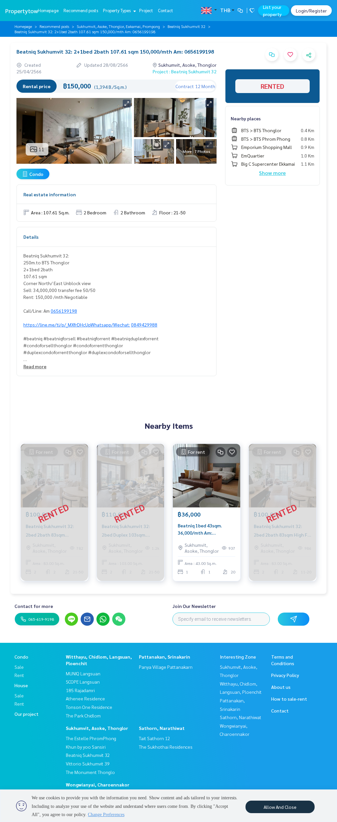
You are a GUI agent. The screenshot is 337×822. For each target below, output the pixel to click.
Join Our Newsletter (194, 606)
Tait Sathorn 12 (154, 738)
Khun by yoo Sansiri (86, 747)
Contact (165, 10)
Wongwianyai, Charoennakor (97, 784)
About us (281, 687)
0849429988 (144, 324)
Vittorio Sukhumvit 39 (88, 763)
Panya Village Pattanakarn (166, 667)
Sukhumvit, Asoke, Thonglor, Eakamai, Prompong (118, 26)
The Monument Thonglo (90, 772)
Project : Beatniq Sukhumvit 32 (185, 71)
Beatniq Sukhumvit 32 (186, 26)
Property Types (117, 10)
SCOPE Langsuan (83, 682)
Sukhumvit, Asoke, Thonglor (97, 728)
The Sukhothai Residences (166, 747)
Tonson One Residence (89, 707)
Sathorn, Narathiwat (162, 728)
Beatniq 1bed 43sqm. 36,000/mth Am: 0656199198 (200, 529)
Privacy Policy (285, 675)
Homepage (48, 10)
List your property (272, 10)
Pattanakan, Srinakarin (164, 657)
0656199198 (64, 311)
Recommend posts (81, 10)
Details (31, 237)
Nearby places (246, 118)
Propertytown (23, 10)
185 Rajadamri (80, 690)
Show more (272, 172)
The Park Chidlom (83, 715)
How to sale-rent (289, 699)
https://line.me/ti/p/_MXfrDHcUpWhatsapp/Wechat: (76, 324)
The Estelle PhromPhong (91, 738)
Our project (26, 714)
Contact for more (33, 606)
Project (146, 10)
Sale (19, 667)
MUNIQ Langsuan (83, 673)
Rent (19, 675)
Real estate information (49, 194)
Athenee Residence (85, 698)
